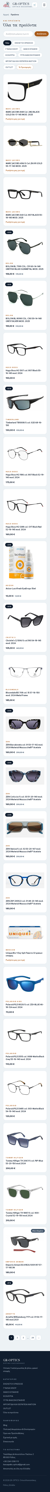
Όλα (7, 43)
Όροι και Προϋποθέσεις (13, 1433)
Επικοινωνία (8, 1441)
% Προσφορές (25, 67)
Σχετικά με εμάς (10, 1437)
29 (32, 1337)
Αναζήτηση (41, 34)
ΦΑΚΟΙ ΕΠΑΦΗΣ (30, 49)
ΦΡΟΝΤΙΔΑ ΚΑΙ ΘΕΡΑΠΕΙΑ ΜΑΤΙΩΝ (20, 61)
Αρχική (6, 15)
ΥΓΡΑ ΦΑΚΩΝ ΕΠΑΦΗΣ (30, 55)
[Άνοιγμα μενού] (44, 5)
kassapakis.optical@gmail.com (16, 1464)
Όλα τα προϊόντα (10, 1412)
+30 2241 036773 (11, 1461)
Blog (5, 1425)
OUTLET (9, 67)
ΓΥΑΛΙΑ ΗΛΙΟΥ (11, 49)
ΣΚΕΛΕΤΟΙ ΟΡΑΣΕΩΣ (24, 43)
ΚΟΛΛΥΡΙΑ (10, 55)
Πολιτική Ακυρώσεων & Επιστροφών (19, 1429)
